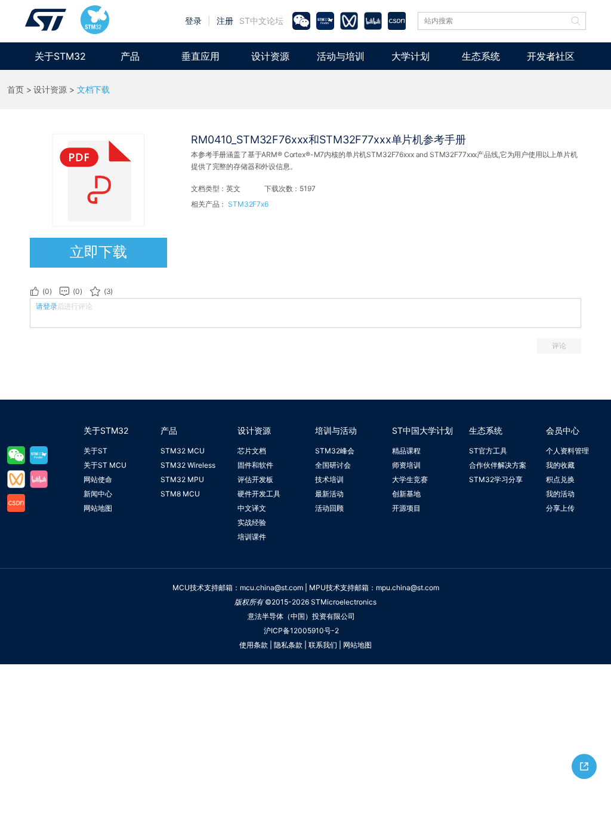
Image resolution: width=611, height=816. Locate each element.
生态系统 (481, 56)
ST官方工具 (488, 450)
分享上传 (560, 508)
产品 (130, 56)
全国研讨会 (333, 465)
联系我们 (322, 644)
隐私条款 (288, 644)
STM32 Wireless (188, 465)
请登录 (46, 306)
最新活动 (329, 493)
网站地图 (98, 508)
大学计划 (410, 56)
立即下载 (98, 251)
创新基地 (406, 493)
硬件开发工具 (258, 493)
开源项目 (406, 508)
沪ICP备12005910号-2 (301, 630)
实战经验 (251, 522)
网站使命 (98, 479)
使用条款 (253, 644)
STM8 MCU (180, 493)
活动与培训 (341, 56)
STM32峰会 (334, 450)
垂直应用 (200, 56)
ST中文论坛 (261, 21)
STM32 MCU (183, 450)
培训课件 (251, 536)
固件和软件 (255, 465)
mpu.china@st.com (407, 587)
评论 (559, 345)
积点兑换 (560, 479)
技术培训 (329, 479)
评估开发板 (255, 479)
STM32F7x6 (248, 204)
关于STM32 (60, 56)
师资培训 (406, 465)
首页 (15, 89)
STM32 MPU (182, 479)
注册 (225, 21)
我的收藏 (560, 465)
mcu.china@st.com (271, 587)
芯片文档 (251, 450)
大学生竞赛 (410, 479)
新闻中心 (98, 493)
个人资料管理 (567, 450)
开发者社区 (551, 56)
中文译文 (251, 508)
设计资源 (270, 56)
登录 (193, 21)
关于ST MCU (105, 465)
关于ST (95, 450)
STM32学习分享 (496, 479)
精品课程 (406, 450)
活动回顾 (329, 508)
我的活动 (560, 493)
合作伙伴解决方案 (497, 465)
